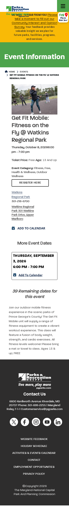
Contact (34, 460)
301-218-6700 (20, 201)
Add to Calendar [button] (31, 228)
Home (11, 72)
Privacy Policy (34, 474)
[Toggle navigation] (63, 6)
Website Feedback (34, 439)
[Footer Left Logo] (34, 380)
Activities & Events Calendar (34, 453)
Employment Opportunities (34, 467)
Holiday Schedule (34, 446)
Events (24, 72)
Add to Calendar (31, 275)
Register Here (30, 182)
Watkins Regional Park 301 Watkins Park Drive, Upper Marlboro (23, 212)
